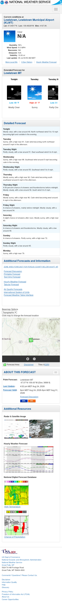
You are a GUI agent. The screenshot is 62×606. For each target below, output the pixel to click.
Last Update (9, 386)
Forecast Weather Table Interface (18, 295)
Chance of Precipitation (14, 536)
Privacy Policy (7, 591)
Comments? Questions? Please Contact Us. (19, 575)
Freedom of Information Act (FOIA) (16, 594)
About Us (5, 596)
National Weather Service (12, 562)
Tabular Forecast (11, 284)
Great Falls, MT (8, 565)
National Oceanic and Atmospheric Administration (21, 559)
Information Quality (9, 582)
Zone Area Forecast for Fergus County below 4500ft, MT (31, 267)
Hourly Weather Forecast (15, 281)
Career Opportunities (10, 599)
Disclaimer (29, 364)
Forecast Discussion (13, 271)
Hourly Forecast (46, 62)
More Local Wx (11, 62)
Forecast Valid (10, 389)
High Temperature (12, 506)
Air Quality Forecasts (13, 289)
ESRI (46, 364)
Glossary (5, 587)
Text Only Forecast (12, 276)
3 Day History (26, 62)
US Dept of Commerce (11, 557)
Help (3, 584)
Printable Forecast (12, 274)
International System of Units (16, 292)
